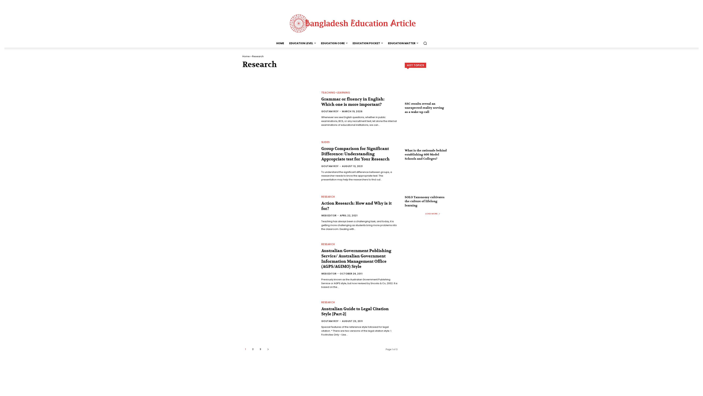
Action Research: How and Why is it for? (356, 206)
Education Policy (379, 73)
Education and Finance (348, 73)
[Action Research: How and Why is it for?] (279, 213)
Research (328, 196)
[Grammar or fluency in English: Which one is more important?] (279, 109)
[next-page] (268, 349)
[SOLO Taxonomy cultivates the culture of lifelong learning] (433, 183)
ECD (327, 73)
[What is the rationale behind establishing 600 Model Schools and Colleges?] (433, 136)
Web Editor (328, 215)
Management (298, 77)
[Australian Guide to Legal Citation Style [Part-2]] (279, 318)
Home (246, 56)
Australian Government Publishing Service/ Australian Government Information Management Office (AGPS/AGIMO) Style (356, 258)
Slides (325, 142)
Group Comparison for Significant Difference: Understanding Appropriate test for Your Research (355, 154)
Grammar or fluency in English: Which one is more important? (352, 102)
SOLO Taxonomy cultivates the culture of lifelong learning (425, 201)
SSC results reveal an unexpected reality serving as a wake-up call (424, 108)
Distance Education (307, 73)
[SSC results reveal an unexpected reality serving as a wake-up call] (433, 89)
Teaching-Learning (335, 92)
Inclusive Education (257, 77)
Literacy (280, 77)
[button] (425, 43)
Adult (247, 73)
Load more (431, 213)
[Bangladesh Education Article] (351, 22)
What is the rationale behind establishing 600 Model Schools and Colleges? (426, 155)
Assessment (263, 73)
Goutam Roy (330, 111)
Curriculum (283, 73)
